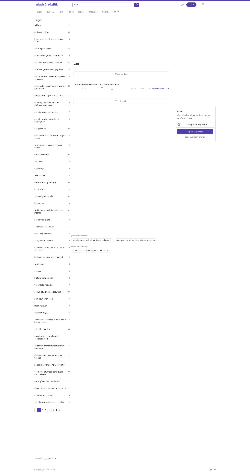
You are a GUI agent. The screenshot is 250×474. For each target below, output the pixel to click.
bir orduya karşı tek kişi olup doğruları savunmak (135, 240)
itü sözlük (104, 250)
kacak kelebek (158, 88)
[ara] (137, 5)
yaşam (48, 458)
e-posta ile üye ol (195, 131)
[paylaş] (112, 88)
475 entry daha (121, 74)
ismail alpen (91, 250)
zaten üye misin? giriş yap (195, 137)
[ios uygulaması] (118, 12)
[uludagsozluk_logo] (47, 4)
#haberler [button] (93, 11)
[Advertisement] (143, 36)
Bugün (40, 11)
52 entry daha (121, 101)
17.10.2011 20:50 (144, 89)
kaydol (191, 4)
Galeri (71, 11)
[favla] (102, 88)
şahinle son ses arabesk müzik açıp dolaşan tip (92, 240)
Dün (61, 11)
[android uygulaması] (115, 12)
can (76, 63)
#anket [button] (81, 11)
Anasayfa (38, 458)
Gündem (50, 11)
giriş (182, 4)
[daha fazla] (203, 4)
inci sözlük (77, 250)
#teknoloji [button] (106, 11)
